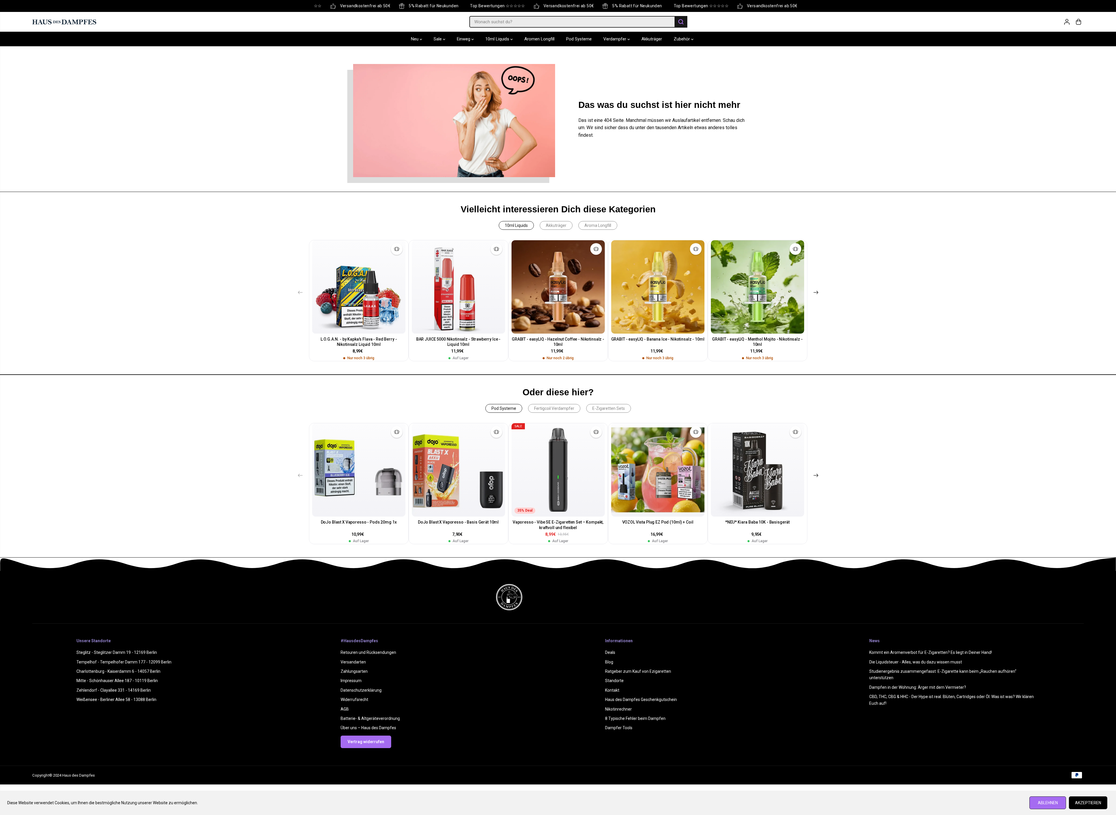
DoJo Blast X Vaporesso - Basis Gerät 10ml (458, 522)
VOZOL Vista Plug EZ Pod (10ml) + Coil (657, 522)
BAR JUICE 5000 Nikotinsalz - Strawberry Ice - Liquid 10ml (458, 342)
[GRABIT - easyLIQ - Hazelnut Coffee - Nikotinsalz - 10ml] (558, 287)
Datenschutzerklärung (361, 690)
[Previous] (300, 292)
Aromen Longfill (539, 39)
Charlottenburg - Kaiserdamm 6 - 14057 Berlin (118, 671)
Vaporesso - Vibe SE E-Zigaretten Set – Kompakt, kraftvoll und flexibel (558, 525)
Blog (609, 662)
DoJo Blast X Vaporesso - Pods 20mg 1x (359, 522)
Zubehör (682, 39)
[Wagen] (1078, 22)
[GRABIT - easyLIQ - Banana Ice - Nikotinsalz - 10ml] (657, 287)
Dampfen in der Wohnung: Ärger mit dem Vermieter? (917, 687)
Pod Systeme (579, 39)
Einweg (464, 39)
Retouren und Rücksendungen (368, 652)
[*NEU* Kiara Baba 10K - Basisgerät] (757, 470)
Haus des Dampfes (78, 775)
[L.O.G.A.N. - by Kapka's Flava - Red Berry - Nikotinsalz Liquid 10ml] (358, 287)
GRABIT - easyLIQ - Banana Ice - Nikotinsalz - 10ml (657, 339)
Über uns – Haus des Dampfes (368, 727)
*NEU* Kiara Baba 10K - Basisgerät (757, 522)
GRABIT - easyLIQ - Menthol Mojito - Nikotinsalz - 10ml (757, 342)
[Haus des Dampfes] (64, 22)
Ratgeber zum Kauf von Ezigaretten (638, 671)
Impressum (351, 680)
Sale (438, 39)
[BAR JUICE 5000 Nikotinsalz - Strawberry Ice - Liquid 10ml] (458, 287)
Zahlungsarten (354, 671)
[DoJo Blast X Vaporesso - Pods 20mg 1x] (358, 470)
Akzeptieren (1088, 802)
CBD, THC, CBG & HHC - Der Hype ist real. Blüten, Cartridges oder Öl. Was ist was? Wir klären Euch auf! (951, 699)
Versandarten (353, 662)
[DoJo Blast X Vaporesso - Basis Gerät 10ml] (458, 470)
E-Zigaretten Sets (608, 408)
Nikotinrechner (618, 709)
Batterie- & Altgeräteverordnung (370, 718)
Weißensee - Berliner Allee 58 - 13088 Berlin (116, 699)
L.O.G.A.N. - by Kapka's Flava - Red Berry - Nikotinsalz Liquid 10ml (359, 342)
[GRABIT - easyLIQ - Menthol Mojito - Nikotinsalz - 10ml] (757, 287)
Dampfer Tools (618, 727)
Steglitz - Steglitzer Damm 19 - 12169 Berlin (116, 652)
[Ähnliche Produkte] (396, 249)
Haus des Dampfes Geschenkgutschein (641, 699)
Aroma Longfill (597, 225)
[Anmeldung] (1067, 22)
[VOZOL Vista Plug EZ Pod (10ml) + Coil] (657, 470)
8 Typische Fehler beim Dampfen (635, 718)
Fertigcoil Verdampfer (554, 408)
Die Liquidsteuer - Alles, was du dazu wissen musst (915, 662)
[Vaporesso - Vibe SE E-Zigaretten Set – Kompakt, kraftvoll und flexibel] (558, 470)
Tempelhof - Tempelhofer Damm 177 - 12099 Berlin (123, 662)
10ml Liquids (497, 39)
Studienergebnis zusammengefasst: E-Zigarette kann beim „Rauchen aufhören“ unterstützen (942, 674)
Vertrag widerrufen (366, 741)
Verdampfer (615, 39)
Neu (415, 39)
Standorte (614, 680)
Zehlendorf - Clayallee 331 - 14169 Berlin (113, 690)
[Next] (815, 292)
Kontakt (612, 690)
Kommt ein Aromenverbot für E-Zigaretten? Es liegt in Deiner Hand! (930, 652)
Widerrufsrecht (354, 699)
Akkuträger (651, 39)
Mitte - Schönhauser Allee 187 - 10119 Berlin (117, 680)
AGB (345, 709)
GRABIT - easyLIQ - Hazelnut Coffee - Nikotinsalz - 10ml (558, 342)
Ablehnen (1048, 802)
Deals (610, 652)
